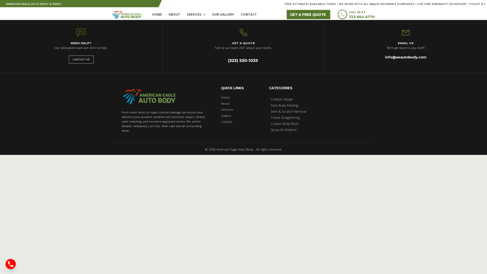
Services (194, 14)
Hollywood (140, 126)
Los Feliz (154, 126)
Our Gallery (223, 14)
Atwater (127, 126)
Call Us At (357, 12)
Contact (249, 14)
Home (157, 14)
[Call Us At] (342, 14)
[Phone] (11, 264)
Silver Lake (168, 126)
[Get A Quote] (243, 32)
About (174, 14)
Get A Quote (243, 43)
